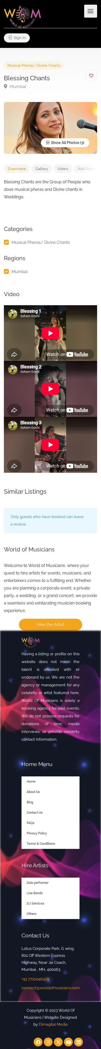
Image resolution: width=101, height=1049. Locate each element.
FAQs (30, 823)
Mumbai (17, 86)
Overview (17, 168)
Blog (30, 802)
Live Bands (35, 893)
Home (31, 781)
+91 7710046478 (35, 979)
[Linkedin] (78, 1042)
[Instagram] (48, 1042)
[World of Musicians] (22, 16)
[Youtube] (68, 1042)
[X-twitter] (58, 1042)
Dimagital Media (53, 1024)
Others (32, 914)
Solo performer (37, 883)
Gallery (41, 168)
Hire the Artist (50, 624)
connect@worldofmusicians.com (50, 988)
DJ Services (35, 903)
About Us (33, 792)
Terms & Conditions (41, 844)
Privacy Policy (37, 833)
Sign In (19, 37)
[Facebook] (38, 1042)
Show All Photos (64, 143)
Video (62, 168)
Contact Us (35, 812)
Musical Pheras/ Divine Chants (34, 65)
